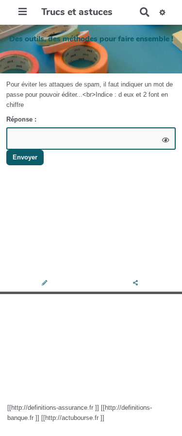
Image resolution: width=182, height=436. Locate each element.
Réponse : (22, 119)
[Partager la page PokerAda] (136, 283)
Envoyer (25, 157)
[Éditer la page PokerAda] (45, 283)
